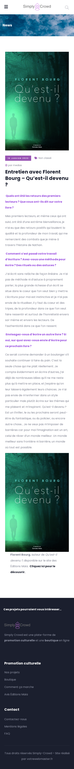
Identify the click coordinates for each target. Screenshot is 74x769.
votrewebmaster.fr (40, 759)
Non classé (45, 158)
